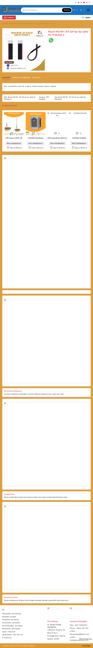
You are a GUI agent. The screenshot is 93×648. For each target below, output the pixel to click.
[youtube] (84, 2)
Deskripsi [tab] (6, 77)
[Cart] (88, 10)
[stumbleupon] (86, 2)
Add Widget (86, 646)
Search (67, 10)
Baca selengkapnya (14, 143)
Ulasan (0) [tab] (36, 77)
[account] (80, 10)
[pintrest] (78, 2)
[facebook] (76, 2)
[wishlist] (74, 10)
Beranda (5, 23)
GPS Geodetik (17, 23)
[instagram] (81, 2)
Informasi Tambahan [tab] (21, 77)
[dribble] (89, 2)
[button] (41, 33)
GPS (10, 23)
